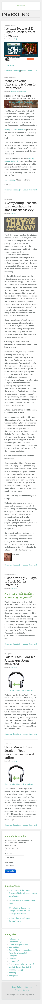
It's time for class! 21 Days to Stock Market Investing (19, 31)
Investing (14, 39)
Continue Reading (12, 71)
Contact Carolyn (22, 990)
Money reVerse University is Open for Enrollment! (20, 84)
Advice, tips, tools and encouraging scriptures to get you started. (18, 841)
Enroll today (9, 180)
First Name (9, 854)
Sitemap (28, 987)
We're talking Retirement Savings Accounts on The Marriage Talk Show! (19, 911)
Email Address (11, 845)
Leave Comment (28, 71)
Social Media (15, 91)
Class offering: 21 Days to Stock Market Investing (20, 581)
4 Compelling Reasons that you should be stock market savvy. (20, 206)
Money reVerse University (15, 130)
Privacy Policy (16, 987)
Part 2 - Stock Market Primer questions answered (19, 660)
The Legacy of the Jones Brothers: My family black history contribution (23, 893)
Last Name (9, 862)
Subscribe (10, 871)
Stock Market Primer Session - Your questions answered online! (19, 752)
